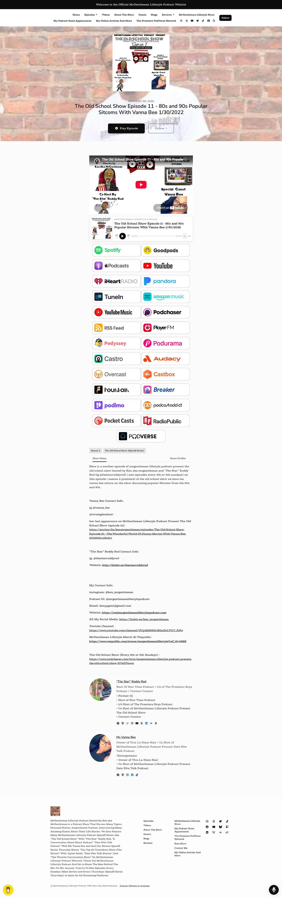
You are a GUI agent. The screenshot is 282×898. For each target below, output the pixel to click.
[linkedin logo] (147, 723)
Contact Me (180, 848)
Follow (225, 18)
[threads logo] (142, 723)
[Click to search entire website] (214, 21)
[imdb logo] (151, 723)
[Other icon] (227, 832)
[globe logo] (118, 723)
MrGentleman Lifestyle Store (196, 14)
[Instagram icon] (207, 821)
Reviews (167, 14)
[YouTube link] (192, 21)
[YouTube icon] (213, 827)
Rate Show (180, 843)
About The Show (124, 14)
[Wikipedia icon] (213, 832)
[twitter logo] (128, 723)
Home (76, 14)
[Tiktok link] (203, 21)
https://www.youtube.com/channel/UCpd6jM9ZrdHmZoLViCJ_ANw (136, 630)
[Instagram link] (181, 21)
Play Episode (129, 128)
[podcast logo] (123, 723)
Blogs (154, 14)
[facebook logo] (133, 775)
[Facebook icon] (207, 827)
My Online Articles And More (114, 21)
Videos (106, 14)
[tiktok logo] (137, 775)
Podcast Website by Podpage (134, 885)
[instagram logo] (133, 723)
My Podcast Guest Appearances (72, 21)
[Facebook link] (208, 21)
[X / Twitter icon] (220, 821)
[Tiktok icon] (227, 821)
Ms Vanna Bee (126, 737)
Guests (142, 14)
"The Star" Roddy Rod (131, 681)
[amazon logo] (155, 723)
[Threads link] (186, 21)
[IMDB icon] (220, 832)
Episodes (89, 14)
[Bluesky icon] (220, 827)
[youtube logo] (137, 723)
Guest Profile (178, 458)
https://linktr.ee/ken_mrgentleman (144, 619)
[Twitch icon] (227, 827)
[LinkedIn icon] (207, 832)
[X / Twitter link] (197, 21)
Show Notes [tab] (100, 458)
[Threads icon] (213, 821)
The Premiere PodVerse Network (156, 21)
